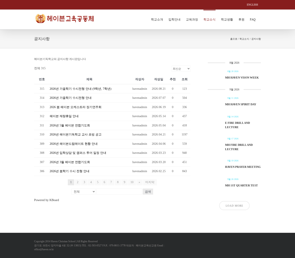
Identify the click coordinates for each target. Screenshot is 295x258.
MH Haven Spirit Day (240, 104)
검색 (148, 191)
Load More (234, 205)
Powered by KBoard (46, 200)
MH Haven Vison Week (242, 77)
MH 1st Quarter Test (241, 185)
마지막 (149, 182)
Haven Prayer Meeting (243, 166)
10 (131, 182)
